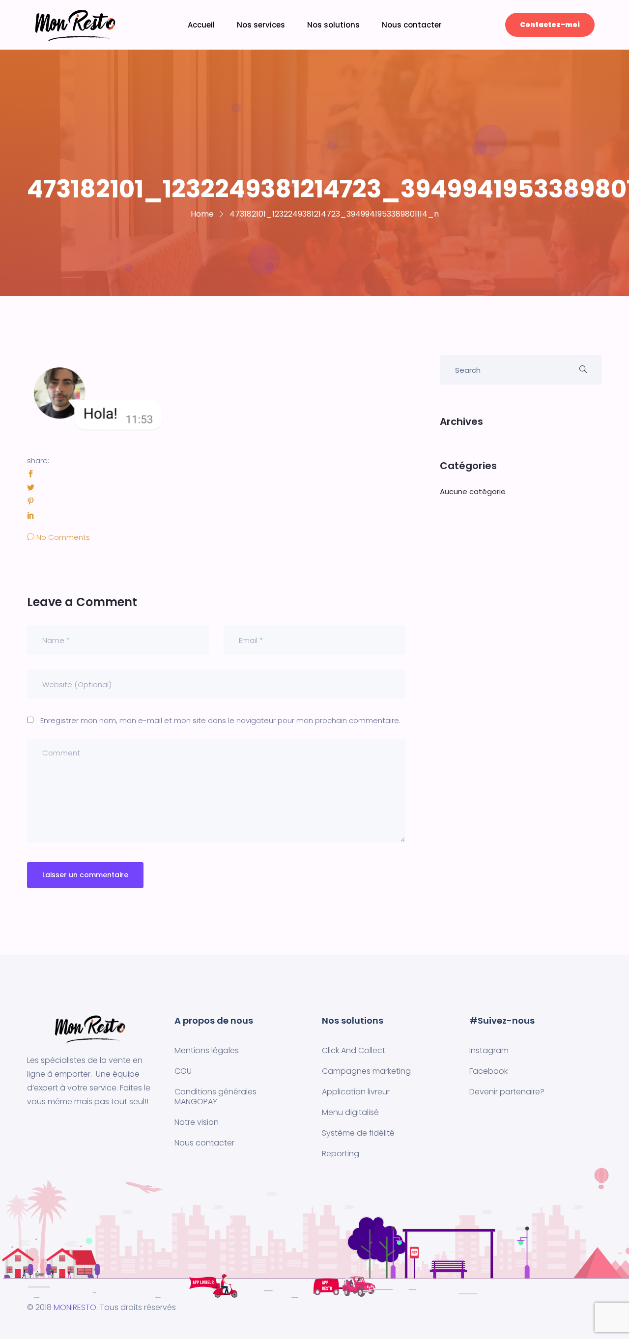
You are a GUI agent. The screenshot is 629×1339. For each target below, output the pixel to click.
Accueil (201, 24)
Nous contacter (412, 24)
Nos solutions (333, 24)
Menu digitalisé (350, 1112)
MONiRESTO (75, 1307)
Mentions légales (206, 1050)
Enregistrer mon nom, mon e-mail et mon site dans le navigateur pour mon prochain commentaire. (220, 720)
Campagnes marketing (366, 1071)
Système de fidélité (358, 1133)
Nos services (261, 24)
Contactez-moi (550, 24)
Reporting (340, 1153)
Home (202, 214)
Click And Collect (353, 1050)
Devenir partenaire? (506, 1091)
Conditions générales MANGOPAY (215, 1096)
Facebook (488, 1071)
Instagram (489, 1050)
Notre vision (196, 1122)
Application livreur (356, 1091)
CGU (183, 1071)
